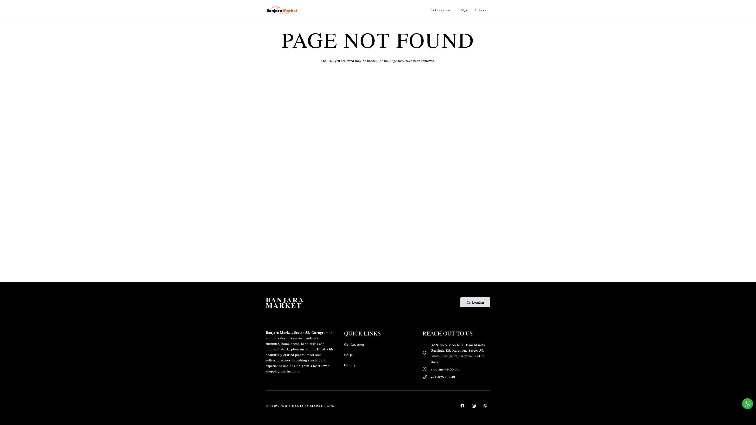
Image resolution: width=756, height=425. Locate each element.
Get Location (354, 344)
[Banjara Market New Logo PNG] (282, 10)
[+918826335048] (426, 377)
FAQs (348, 354)
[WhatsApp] (485, 406)
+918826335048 (443, 377)
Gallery (350, 364)
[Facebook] (462, 406)
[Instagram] (474, 406)
